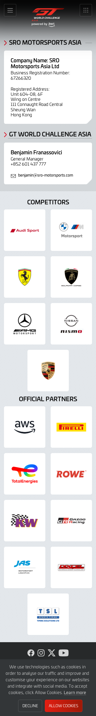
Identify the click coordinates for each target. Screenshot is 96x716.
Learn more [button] (75, 692)
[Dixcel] (71, 567)
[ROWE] (71, 474)
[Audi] (24, 230)
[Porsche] (48, 370)
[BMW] (71, 230)
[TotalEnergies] (24, 474)
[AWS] (24, 427)
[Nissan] (71, 323)
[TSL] (48, 614)
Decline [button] (30, 705)
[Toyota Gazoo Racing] (71, 520)
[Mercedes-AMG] (24, 323)
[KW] (24, 520)
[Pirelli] (71, 427)
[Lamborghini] (71, 277)
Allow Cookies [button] (63, 705)
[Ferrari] (24, 277)
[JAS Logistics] (24, 567)
